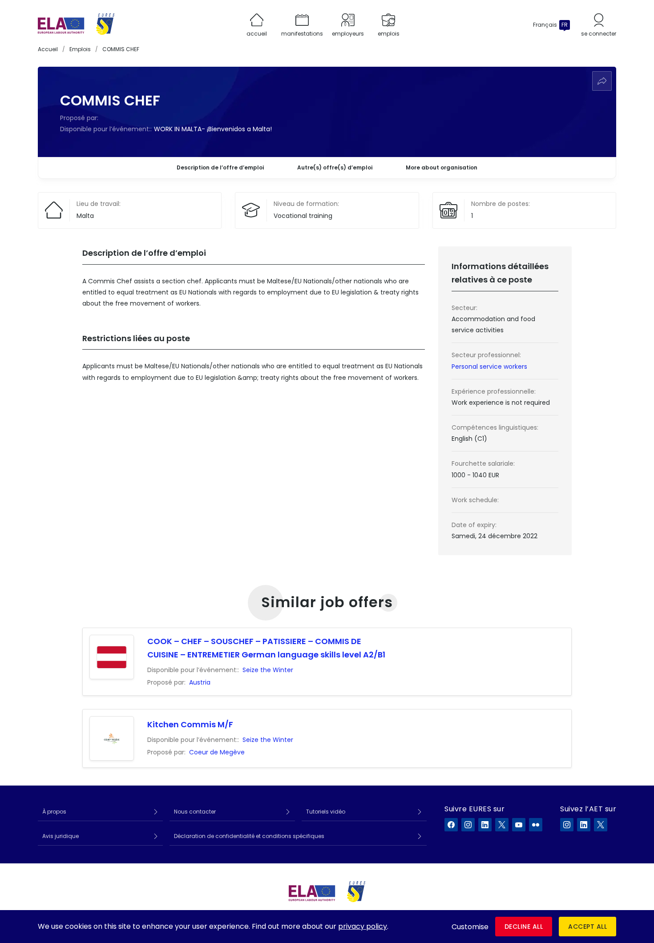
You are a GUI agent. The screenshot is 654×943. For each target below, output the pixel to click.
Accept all (587, 926)
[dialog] (327, 926)
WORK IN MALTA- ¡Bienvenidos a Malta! (213, 129)
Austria (199, 682)
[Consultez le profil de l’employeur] (111, 657)
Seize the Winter (267, 669)
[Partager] (602, 81)
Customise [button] (470, 927)
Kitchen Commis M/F (190, 724)
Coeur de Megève (217, 752)
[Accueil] (76, 24)
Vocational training (303, 215)
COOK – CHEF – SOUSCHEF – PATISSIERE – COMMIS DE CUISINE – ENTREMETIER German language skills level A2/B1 (266, 648)
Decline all (524, 926)
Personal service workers (489, 366)
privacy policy (362, 926)
